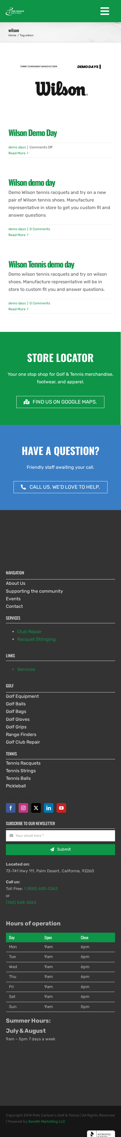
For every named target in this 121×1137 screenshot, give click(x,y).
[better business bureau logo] (101, 1132)
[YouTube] (61, 808)
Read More (17, 153)
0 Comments (40, 229)
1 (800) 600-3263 (41, 888)
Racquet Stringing (36, 639)
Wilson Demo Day (32, 132)
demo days (17, 147)
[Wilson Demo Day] (60, 88)
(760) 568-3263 (21, 902)
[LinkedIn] (48, 808)
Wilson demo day (31, 182)
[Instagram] (23, 808)
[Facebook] (10, 808)
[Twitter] (36, 808)
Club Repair (29, 631)
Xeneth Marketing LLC (46, 1121)
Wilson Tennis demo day (41, 264)
